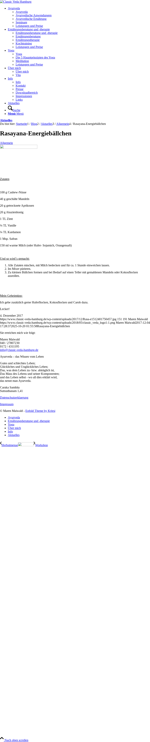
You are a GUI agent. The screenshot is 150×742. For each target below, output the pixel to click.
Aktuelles (6, 120)
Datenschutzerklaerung (14, 397)
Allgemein (6, 143)
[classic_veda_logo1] (15, 1)
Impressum (6, 404)
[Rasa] (18, 147)
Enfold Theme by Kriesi (40, 410)
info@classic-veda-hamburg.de (19, 350)
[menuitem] (79, 17)
